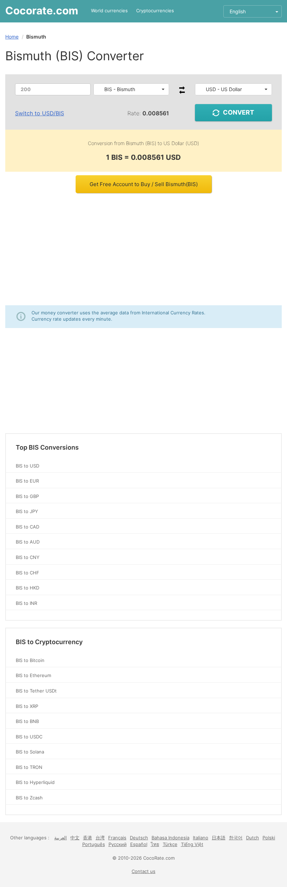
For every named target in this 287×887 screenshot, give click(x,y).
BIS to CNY (28, 557)
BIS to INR (26, 603)
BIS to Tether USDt (36, 691)
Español (138, 844)
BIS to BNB (27, 721)
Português (93, 844)
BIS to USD (27, 466)
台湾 (100, 837)
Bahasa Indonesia (170, 837)
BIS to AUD (28, 542)
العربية (60, 837)
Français (117, 837)
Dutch (252, 837)
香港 (87, 837)
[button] (131, 89)
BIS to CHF (27, 572)
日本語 (218, 837)
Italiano (200, 837)
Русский (117, 844)
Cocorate (41, 10)
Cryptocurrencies (155, 10)
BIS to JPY (27, 511)
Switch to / (39, 113)
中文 (74, 837)
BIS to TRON (29, 767)
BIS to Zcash (29, 797)
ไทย (155, 844)
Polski (268, 837)
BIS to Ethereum (33, 675)
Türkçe (170, 844)
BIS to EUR (27, 481)
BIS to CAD (27, 527)
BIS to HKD (27, 588)
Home (12, 37)
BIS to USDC (29, 736)
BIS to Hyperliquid (35, 782)
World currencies (109, 10)
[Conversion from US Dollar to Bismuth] (182, 92)
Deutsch (139, 837)
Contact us (143, 871)
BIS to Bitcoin (30, 660)
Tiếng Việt (192, 844)
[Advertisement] (143, 249)
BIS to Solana (30, 752)
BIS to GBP (27, 496)
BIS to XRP (27, 706)
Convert (238, 112)
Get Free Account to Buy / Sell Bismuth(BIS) (144, 184)
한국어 (236, 837)
